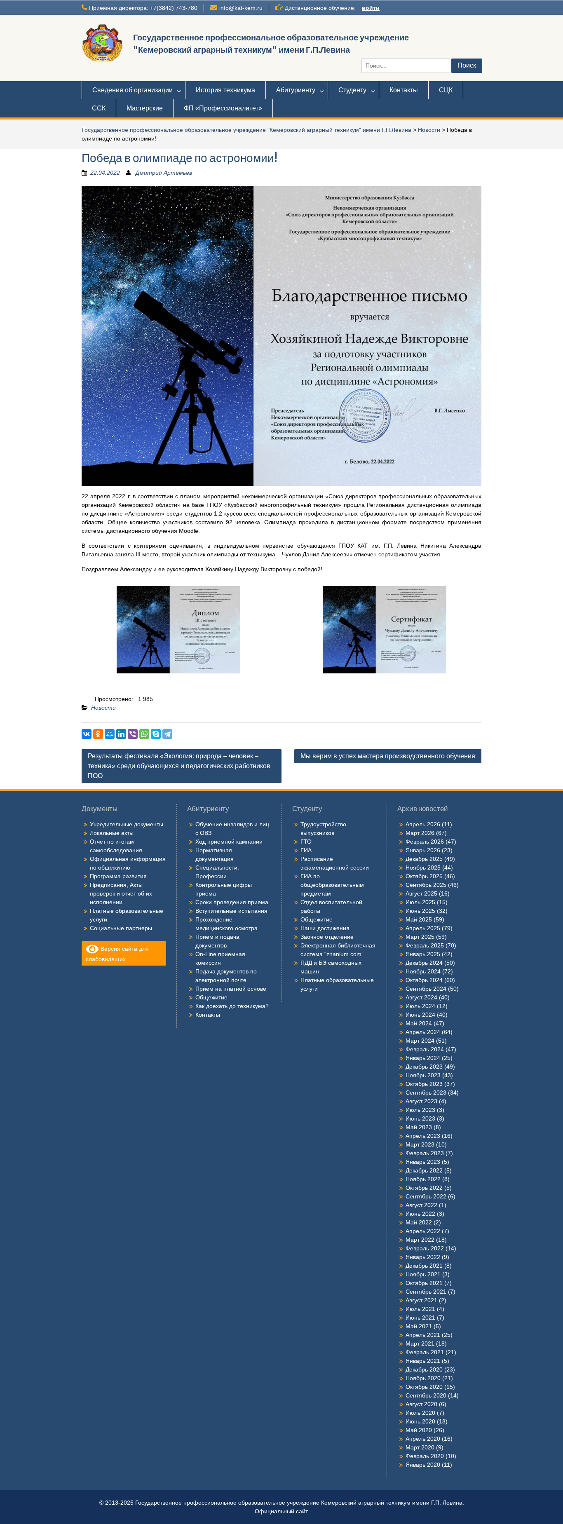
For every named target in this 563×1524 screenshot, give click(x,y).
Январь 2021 (423, 1361)
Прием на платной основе (230, 988)
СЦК (446, 90)
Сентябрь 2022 (426, 1196)
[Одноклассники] (98, 734)
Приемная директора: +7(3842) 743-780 (143, 8)
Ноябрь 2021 (423, 1274)
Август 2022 (421, 1205)
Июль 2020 (420, 1412)
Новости (429, 130)
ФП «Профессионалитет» (223, 108)
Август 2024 (421, 997)
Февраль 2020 (425, 1456)
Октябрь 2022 (424, 1187)
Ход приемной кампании (229, 841)
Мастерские (145, 108)
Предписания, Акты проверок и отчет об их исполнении (121, 893)
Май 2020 (419, 1430)
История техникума (225, 90)
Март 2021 (420, 1343)
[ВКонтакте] (86, 734)
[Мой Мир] (110, 734)
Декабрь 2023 (424, 1066)
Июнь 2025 (420, 910)
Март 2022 (420, 1239)
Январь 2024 (423, 1058)
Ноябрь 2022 (423, 1179)
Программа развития (118, 876)
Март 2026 (420, 833)
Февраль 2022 (425, 1248)
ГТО (306, 841)
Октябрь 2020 (424, 1386)
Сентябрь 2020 (426, 1395)
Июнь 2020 (420, 1421)
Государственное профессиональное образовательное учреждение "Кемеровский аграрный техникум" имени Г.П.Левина (246, 130)
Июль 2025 (420, 902)
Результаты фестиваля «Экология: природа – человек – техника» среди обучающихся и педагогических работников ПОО (179, 766)
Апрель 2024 (423, 1032)
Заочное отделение (327, 936)
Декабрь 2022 (424, 1170)
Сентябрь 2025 (426, 885)
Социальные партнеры (121, 928)
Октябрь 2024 (424, 980)
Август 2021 (421, 1300)
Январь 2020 (423, 1464)
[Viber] (133, 734)
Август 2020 (421, 1404)
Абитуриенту (295, 90)
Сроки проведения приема (231, 902)
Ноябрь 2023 (423, 1075)
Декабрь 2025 (424, 859)
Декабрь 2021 (424, 1265)
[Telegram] (167, 734)
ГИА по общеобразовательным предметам (332, 885)
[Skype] (156, 734)
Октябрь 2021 (424, 1283)
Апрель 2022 (423, 1231)
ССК (99, 108)
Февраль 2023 (425, 1153)
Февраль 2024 (425, 1049)
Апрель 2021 (423, 1335)
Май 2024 (419, 1023)
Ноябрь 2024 (423, 971)
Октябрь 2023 (424, 1084)
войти (371, 8)
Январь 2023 (423, 1161)
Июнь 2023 (420, 1118)
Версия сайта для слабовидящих (117, 953)
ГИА (306, 850)
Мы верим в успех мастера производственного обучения (387, 756)
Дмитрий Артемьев (164, 172)
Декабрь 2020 (424, 1369)
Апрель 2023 (423, 1135)
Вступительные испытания (231, 910)
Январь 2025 (423, 954)
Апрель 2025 (423, 928)
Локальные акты (112, 833)
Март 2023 (420, 1144)
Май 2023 (419, 1127)
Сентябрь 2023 (426, 1092)
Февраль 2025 (425, 945)
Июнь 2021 (420, 1317)
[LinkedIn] (121, 734)
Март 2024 (420, 1040)
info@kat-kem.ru (241, 8)
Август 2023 (421, 1101)
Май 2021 (419, 1326)
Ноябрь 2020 (423, 1378)
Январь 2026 (423, 850)
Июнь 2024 (420, 1014)
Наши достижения (325, 928)
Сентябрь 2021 (426, 1291)
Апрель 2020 (423, 1438)
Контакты (403, 90)
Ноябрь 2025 (423, 867)
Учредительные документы (126, 824)
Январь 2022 (423, 1257)
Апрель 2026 (423, 824)
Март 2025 (420, 936)
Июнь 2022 (420, 1213)
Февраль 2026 (425, 841)
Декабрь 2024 (424, 962)
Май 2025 (419, 919)
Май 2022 (419, 1222)
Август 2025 (421, 893)
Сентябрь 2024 (426, 988)
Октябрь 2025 (424, 876)
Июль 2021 (420, 1309)
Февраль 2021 (425, 1352)
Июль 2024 (420, 1006)
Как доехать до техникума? (232, 1006)
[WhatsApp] (144, 734)
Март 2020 (420, 1447)
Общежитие (211, 997)
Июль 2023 (420, 1110)
